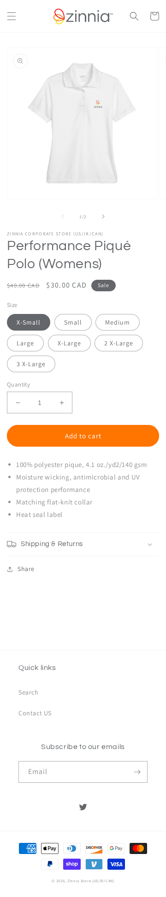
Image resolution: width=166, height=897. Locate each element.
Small (73, 322)
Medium (117, 322)
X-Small (29, 322)
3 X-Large (31, 364)
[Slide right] (103, 216)
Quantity (18, 384)
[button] (11, 16)
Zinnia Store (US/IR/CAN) (90, 880)
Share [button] (26, 569)
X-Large (69, 343)
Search (28, 692)
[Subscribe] (137, 772)
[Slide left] (63, 216)
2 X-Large (118, 343)
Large (25, 343)
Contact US (35, 713)
